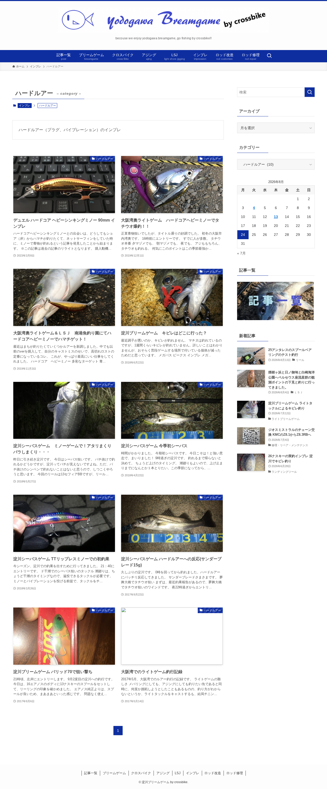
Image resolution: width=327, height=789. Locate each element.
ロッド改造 (212, 773)
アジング (163, 773)
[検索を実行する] (310, 92)
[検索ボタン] (269, 56)
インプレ (24, 105)
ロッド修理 (234, 773)
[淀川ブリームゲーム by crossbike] (163, 20)
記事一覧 (90, 773)
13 (276, 217)
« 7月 (241, 253)
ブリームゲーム (114, 773)
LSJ (178, 773)
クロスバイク (141, 773)
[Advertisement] (276, 521)
